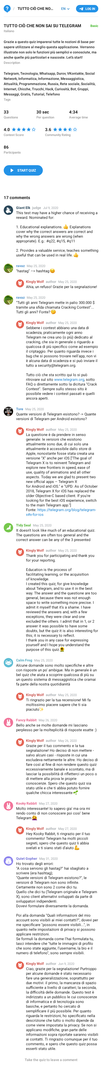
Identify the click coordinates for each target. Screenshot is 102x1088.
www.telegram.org (69, 379)
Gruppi (82, 89)
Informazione (48, 79)
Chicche (24, 89)
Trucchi (38, 89)
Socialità (88, 84)
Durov (61, 73)
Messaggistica (72, 79)
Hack (49, 89)
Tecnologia (29, 73)
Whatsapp (47, 73)
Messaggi (11, 94)
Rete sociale (69, 84)
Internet (10, 89)
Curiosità (62, 89)
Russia (53, 84)
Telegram (11, 73)
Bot (73, 89)
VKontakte (75, 73)
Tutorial (38, 94)
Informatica (27, 79)
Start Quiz (26, 170)
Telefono (53, 94)
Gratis (25, 94)
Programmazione (32, 84)
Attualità (11, 84)
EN (63, 9)
